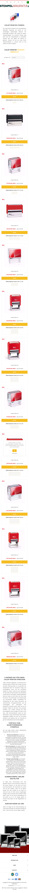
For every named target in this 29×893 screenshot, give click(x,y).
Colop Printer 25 (14, 225)
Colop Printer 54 (14, 555)
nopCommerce (17, 885)
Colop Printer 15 (14, 135)
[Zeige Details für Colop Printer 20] (14, 165)
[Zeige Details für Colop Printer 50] (14, 492)
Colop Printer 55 (14, 604)
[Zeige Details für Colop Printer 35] (14, 303)
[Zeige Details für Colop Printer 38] (14, 350)
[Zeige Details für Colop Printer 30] (14, 257)
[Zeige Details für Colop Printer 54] (14, 540)
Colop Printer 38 (14, 365)
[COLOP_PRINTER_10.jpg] (14, 75)
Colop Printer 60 (14, 653)
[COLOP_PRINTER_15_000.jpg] (14, 120)
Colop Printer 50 (14, 507)
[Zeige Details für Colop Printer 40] (14, 399)
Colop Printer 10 (14, 89)
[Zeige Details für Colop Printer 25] (14, 211)
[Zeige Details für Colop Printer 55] (14, 589)
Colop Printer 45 (14, 460)
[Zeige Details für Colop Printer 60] (14, 639)
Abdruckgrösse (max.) (14, 100)
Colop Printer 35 (14, 317)
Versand (14, 889)
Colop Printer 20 (14, 180)
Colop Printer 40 (14, 413)
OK (14, 450)
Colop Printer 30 (14, 271)
